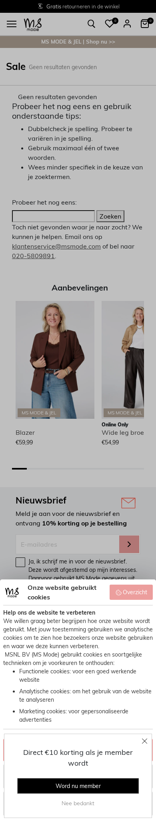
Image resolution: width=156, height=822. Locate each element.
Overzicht (135, 592)
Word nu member (78, 786)
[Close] (145, 741)
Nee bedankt (78, 803)
